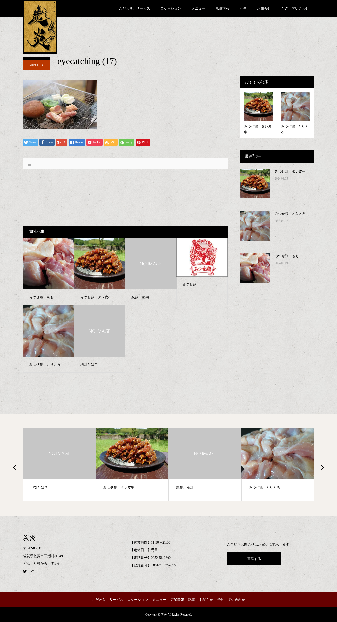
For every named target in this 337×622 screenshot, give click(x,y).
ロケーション (170, 8)
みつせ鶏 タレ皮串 (290, 171)
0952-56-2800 (161, 558)
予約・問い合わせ (295, 8)
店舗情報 (222, 8)
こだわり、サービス (134, 8)
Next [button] (322, 467)
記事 (243, 8)
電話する (254, 559)
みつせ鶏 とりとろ (290, 214)
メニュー (198, 8)
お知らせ (264, 8)
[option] (59, 464)
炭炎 (29, 538)
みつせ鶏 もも (287, 256)
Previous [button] (14, 467)
